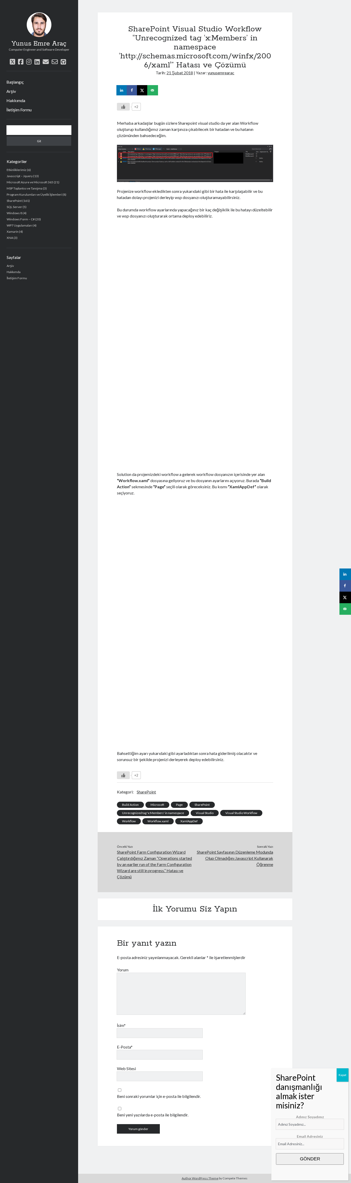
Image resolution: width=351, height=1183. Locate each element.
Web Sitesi (126, 1068)
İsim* (121, 1025)
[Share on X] (142, 90)
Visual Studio (205, 813)
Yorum (122, 969)
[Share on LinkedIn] (122, 90)
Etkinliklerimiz (16, 170)
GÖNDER (310, 1158)
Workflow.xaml (158, 821)
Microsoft (157, 805)
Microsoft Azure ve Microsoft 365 (30, 182)
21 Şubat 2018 (180, 72)
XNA (10, 238)
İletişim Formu (19, 109)
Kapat (342, 1075)
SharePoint (14, 201)
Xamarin (13, 231)
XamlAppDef (189, 821)
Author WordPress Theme (200, 1178)
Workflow (129, 821)
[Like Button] (123, 107)
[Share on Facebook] (132, 90)
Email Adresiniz (310, 1136)
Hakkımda (15, 100)
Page (179, 805)
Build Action (130, 805)
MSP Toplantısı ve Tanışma (24, 188)
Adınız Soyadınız (310, 1117)
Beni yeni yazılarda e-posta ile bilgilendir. (152, 1114)
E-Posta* (125, 1046)
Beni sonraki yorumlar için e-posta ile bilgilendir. (159, 1096)
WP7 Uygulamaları (19, 225)
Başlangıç (15, 81)
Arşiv (11, 91)
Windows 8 (14, 213)
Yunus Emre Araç (39, 44)
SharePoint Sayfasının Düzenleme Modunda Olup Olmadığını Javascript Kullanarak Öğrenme (235, 858)
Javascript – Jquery (20, 176)
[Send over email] (153, 90)
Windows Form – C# (21, 219)
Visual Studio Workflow (241, 813)
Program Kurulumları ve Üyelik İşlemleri (34, 194)
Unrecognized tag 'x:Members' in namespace (153, 813)
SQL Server (14, 207)
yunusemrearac (221, 72)
